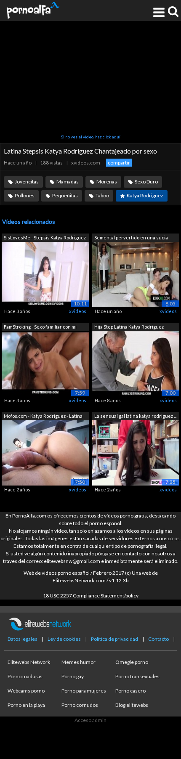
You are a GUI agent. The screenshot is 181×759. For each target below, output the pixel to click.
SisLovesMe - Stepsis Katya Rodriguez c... (45, 238)
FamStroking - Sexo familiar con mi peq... (40, 327)
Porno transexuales (137, 676)
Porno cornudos (79, 705)
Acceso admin (90, 720)
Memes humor (78, 662)
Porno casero (130, 690)
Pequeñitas (65, 195)
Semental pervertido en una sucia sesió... (131, 238)
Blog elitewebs (131, 705)
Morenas (106, 181)
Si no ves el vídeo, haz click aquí (90, 136)
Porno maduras (25, 676)
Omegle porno (131, 662)
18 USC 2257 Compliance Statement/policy (90, 595)
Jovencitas (27, 181)
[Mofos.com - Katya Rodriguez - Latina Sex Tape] (45, 452)
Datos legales (22, 639)
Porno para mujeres (83, 690)
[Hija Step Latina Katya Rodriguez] (135, 363)
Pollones (25, 195)
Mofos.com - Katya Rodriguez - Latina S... (43, 416)
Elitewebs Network (29, 662)
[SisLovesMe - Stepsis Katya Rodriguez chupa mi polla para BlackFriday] (45, 274)
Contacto (158, 639)
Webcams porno (26, 690)
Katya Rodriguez (145, 195)
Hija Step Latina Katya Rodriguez (129, 326)
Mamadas (67, 181)
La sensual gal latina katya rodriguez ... (135, 416)
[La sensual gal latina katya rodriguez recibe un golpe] (135, 452)
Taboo (102, 195)
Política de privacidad (114, 639)
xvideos (77, 311)
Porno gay (72, 676)
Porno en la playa (26, 705)
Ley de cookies (64, 639)
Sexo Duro (146, 181)
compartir (119, 162)
